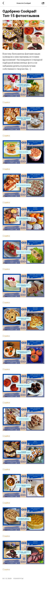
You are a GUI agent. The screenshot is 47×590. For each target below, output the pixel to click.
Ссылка (6, 102)
